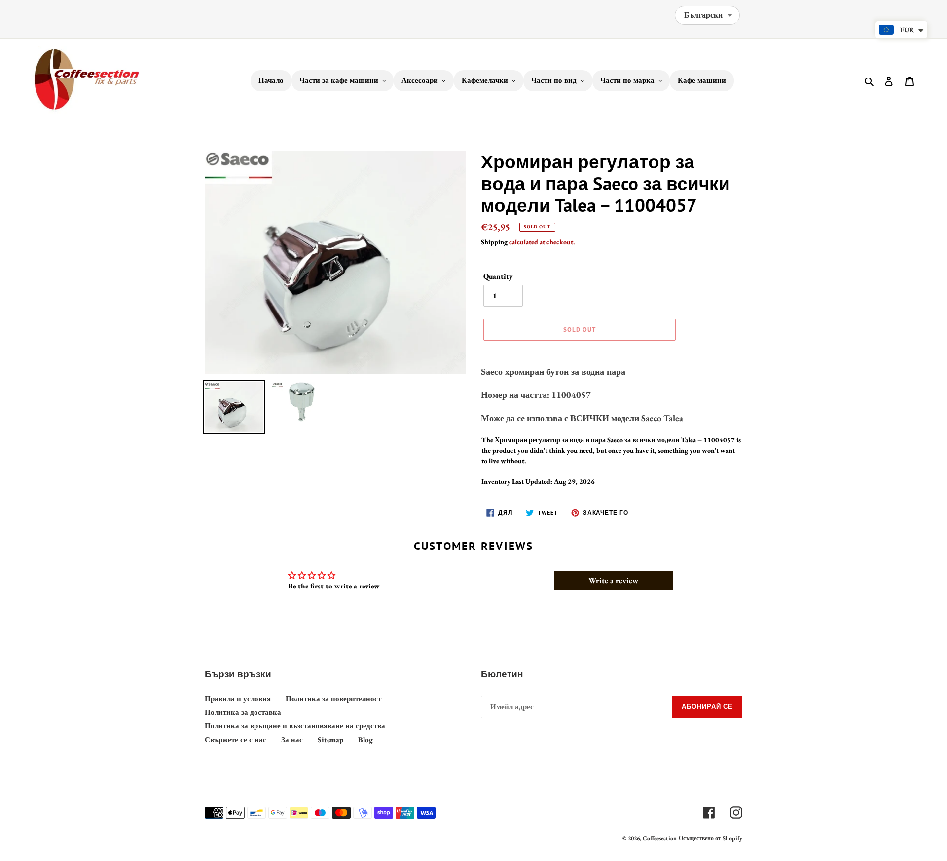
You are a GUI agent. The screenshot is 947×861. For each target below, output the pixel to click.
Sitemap (330, 739)
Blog (365, 739)
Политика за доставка (243, 712)
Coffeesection (660, 838)
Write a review (613, 580)
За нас (292, 739)
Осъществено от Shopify (710, 838)
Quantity (497, 276)
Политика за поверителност (333, 698)
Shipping (494, 241)
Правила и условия (238, 698)
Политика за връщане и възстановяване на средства (295, 725)
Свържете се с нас (235, 739)
